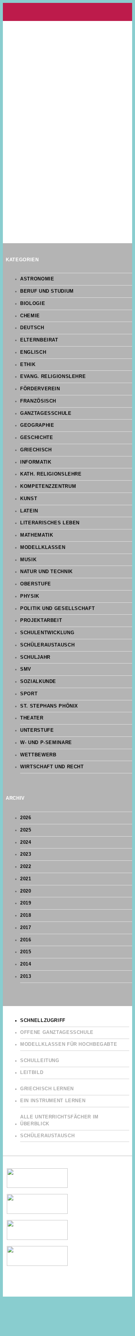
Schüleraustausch (47, 645)
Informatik (35, 462)
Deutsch (32, 327)
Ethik (27, 364)
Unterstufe (37, 730)
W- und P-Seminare (46, 742)
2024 (25, 842)
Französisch (38, 401)
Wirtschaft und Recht (52, 766)
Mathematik (36, 535)
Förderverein (40, 388)
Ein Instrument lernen (52, 1100)
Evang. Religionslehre (53, 376)
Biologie (32, 303)
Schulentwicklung (47, 632)
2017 (25, 927)
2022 (25, 866)
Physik (29, 596)
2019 (25, 903)
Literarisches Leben (50, 522)
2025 (25, 830)
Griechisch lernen (47, 1088)
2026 (25, 817)
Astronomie (37, 279)
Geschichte (36, 437)
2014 (25, 964)
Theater (31, 718)
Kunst (28, 498)
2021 (25, 878)
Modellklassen (42, 547)
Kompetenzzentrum (48, 486)
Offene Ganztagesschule (57, 1032)
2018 (25, 915)
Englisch (33, 352)
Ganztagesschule (45, 413)
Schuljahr (35, 657)
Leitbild (31, 1072)
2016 (25, 939)
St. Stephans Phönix (49, 706)
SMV (25, 669)
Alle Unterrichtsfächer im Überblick (59, 1120)
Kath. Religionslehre (51, 474)
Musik (28, 559)
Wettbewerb (38, 754)
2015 (25, 951)
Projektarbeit (41, 620)
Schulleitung (39, 1060)
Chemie (30, 315)
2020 (25, 891)
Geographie (37, 425)
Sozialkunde (38, 681)
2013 (25, 976)
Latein (29, 511)
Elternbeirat (39, 340)
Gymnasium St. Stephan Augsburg (67, 12)
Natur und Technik (46, 571)
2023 (25, 854)
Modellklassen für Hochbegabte (68, 1044)
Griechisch (35, 449)
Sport (28, 693)
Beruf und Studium (47, 291)
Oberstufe (35, 584)
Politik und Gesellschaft (57, 608)
